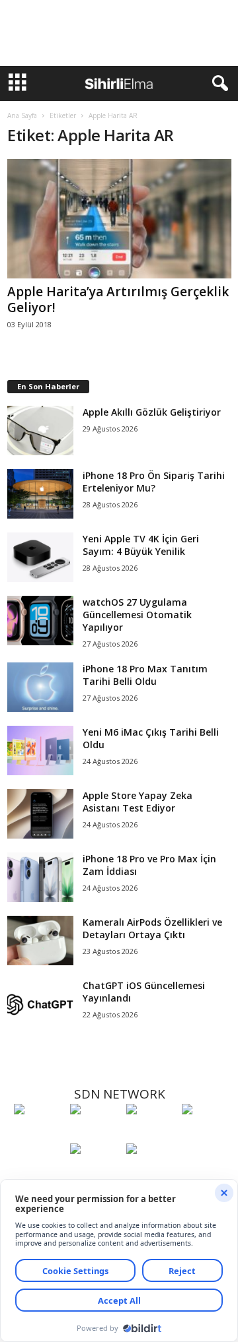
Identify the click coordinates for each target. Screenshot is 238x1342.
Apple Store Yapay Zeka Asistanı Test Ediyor (137, 801)
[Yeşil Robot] (151, 1133)
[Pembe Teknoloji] (95, 1173)
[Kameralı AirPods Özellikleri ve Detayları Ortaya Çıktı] (40, 940)
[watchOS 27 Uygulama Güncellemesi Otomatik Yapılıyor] (40, 620)
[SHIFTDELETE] (38, 1133)
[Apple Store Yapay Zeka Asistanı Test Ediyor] (40, 814)
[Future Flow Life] (151, 1173)
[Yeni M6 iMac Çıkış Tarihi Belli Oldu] (40, 750)
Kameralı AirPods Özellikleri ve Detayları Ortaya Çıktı (152, 928)
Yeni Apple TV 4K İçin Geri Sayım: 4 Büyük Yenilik (141, 545)
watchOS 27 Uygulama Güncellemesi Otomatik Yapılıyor (137, 614)
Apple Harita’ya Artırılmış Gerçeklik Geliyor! (118, 299)
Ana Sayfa (22, 115)
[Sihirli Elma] (95, 1133)
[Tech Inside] (206, 1133)
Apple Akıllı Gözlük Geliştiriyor (152, 412)
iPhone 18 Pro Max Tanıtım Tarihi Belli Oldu (145, 674)
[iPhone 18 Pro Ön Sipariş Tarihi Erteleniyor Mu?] (40, 494)
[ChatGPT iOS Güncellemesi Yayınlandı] (40, 1004)
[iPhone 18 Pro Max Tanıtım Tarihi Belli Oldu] (40, 687)
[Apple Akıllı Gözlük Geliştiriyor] (40, 430)
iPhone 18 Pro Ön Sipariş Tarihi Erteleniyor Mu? (154, 481)
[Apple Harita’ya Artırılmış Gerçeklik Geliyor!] (119, 218)
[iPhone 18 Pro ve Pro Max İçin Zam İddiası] (40, 877)
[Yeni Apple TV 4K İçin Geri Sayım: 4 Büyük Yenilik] (40, 557)
